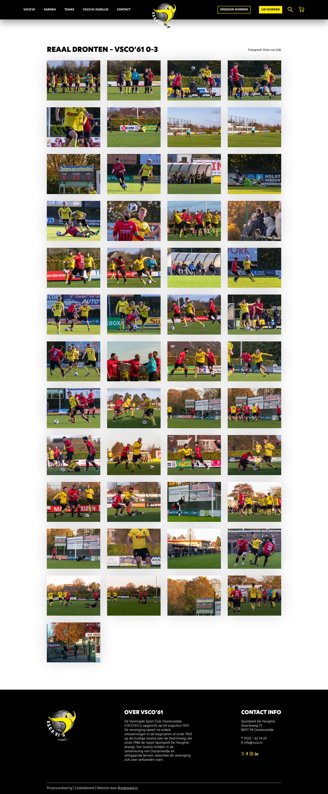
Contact (124, 9)
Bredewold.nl (128, 788)
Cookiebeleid (84, 788)
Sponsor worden (234, 9)
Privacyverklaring (59, 788)
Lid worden (270, 9)
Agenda (50, 9)
